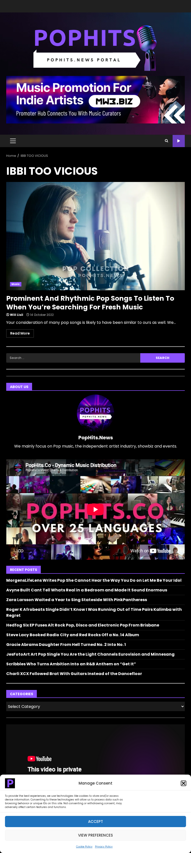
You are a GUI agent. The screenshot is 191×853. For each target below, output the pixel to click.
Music (15, 284)
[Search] (166, 141)
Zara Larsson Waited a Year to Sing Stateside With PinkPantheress (76, 600)
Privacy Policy (104, 847)
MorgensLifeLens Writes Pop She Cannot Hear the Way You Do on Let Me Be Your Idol (94, 580)
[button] (183, 783)
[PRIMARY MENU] (12, 141)
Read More (20, 333)
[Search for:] (73, 358)
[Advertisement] (95, 99)
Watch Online (179, 141)
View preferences (95, 835)
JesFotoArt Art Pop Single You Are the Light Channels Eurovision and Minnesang (90, 654)
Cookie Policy (84, 847)
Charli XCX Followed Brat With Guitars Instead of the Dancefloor (74, 674)
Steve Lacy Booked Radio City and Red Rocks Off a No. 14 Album (72, 635)
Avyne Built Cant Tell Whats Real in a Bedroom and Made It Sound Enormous (86, 590)
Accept (95, 821)
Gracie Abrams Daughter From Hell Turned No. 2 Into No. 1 (66, 644)
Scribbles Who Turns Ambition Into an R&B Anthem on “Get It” (71, 664)
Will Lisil (16, 315)
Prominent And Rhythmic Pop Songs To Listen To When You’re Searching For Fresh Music (95, 236)
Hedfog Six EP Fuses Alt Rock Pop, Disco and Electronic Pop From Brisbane (82, 625)
